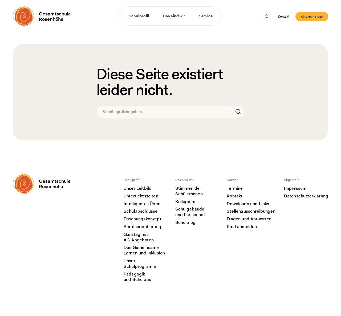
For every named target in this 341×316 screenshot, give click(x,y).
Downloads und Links (248, 203)
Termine (235, 188)
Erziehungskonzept (142, 219)
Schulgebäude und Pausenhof (190, 211)
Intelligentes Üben (142, 203)
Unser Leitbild (138, 188)
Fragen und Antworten (249, 219)
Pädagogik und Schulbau (137, 276)
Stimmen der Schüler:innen (189, 191)
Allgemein (291, 180)
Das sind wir (174, 16)
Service (206, 16)
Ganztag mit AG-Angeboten (139, 237)
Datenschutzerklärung (306, 196)
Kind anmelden (312, 16)
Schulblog (185, 222)
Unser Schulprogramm (140, 263)
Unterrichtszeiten (141, 196)
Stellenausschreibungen (251, 211)
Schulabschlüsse (140, 211)
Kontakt (283, 16)
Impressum (295, 188)
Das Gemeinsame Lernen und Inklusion (144, 250)
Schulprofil (139, 16)
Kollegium (185, 201)
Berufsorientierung (142, 226)
